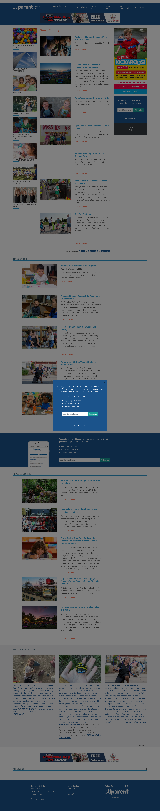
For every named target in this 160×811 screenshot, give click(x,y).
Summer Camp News (72, 407)
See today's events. (80, 426)
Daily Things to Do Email (73, 401)
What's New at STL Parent (73, 404)
